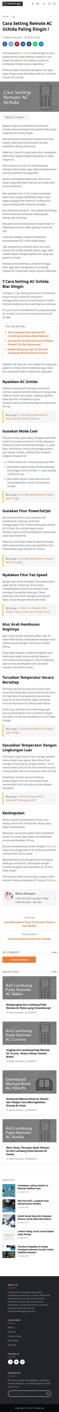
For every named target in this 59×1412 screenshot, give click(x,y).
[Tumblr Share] (29, 44)
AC (25, 193)
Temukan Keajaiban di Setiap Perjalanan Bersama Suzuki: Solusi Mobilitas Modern (35, 1249)
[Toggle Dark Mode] (43, 3)
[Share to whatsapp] (35, 44)
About (11, 1327)
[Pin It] (17, 44)
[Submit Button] (47, 1393)
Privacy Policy (14, 1336)
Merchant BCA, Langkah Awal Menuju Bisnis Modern (33, 1202)
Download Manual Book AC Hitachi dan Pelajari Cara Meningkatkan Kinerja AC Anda (27, 1102)
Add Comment (20, 959)
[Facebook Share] (4, 44)
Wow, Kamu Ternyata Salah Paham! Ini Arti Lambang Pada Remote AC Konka (27, 1151)
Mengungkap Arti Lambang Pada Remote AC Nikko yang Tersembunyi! (28, 1006)
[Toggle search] (49, 3)
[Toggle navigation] (54, 3)
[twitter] (16, 1362)
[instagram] (37, 3)
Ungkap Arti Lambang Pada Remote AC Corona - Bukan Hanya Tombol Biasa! (28, 1053)
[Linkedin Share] (23, 44)
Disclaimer (13, 1340)
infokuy (51, 880)
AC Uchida (25, 53)
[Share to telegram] (41, 44)
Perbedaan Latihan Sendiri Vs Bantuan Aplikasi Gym (33, 1187)
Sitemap (12, 1344)
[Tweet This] (10, 44)
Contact (12, 1331)
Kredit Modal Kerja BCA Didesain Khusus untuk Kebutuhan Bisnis (34, 1217)
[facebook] (32, 3)
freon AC (51, 846)
